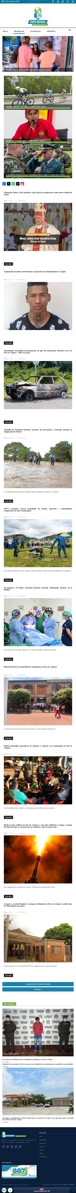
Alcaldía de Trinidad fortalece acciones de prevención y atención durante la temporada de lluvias (38, 431)
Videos (41, 1153)
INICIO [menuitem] (5, 31)
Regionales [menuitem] (19, 31)
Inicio (41, 1136)
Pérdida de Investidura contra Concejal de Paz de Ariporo (25, 140)
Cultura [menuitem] (8, 38)
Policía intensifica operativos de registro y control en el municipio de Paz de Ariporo (38, 747)
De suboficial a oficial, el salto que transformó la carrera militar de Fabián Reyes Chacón (35, 175)
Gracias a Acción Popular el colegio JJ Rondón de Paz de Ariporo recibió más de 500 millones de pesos (38, 905)
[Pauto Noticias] (37, 16)
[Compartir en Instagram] (22, 184)
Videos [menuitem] (24, 38)
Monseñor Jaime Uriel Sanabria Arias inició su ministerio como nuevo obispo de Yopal (38, 193)
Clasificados (43, 1156)
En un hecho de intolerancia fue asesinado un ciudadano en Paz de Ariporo (27, 1059)
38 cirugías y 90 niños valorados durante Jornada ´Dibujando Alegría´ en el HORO (38, 589)
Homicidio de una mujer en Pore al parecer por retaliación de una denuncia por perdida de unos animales (37, 1064)
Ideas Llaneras (69, 1185)
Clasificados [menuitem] (42, 38)
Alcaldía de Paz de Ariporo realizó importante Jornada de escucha (28, 70)
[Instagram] (57, 1)
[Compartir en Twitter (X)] (8, 184)
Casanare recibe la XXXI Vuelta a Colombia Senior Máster (26, 106)
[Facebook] (52, 1)
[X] (67, 1)
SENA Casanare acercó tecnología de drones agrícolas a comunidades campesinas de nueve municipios (38, 510)
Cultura (41, 1150)
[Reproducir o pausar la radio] (10, 1190)
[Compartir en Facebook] (4, 184)
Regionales (42, 1140)
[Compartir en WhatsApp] (13, 184)
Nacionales (42, 1143)
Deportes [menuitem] (51, 31)
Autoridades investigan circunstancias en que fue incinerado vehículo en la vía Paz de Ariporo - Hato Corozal (38, 352)
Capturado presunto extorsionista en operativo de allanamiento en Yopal (35, 272)
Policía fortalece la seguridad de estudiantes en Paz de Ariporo (30, 667)
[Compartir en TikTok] (18, 184)
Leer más (8, 264)
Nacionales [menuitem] (35, 31)
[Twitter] (7, 1146)
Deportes (42, 1146)
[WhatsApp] (62, 1)
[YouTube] (72, 1)
